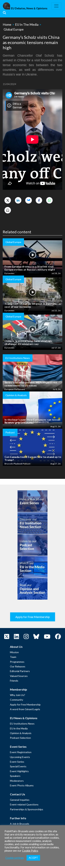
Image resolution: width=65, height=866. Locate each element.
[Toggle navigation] (56, 6)
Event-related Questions (24, 804)
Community (16, 699)
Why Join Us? (17, 695)
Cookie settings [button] (14, 857)
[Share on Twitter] (7, 200)
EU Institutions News (22, 723)
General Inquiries (19, 799)
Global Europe (14, 29)
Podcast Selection (20, 737)
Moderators (17, 780)
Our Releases (17, 666)
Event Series (17, 761)
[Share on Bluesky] (28, 200)
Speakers (15, 775)
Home (7, 24)
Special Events (18, 766)
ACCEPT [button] (33, 857)
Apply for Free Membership (32, 616)
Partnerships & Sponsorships (26, 809)
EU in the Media (19, 728)
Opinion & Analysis (20, 733)
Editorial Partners (20, 671)
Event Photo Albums (22, 785)
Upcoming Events (20, 757)
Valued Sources (19, 675)
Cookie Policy (30, 850)
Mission (14, 652)
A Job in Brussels (19, 823)
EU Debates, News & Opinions (29, 8)
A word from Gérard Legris (25, 709)
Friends (14, 680)
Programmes (17, 661)
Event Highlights (19, 771)
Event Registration (20, 752)
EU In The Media (26, 24)
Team (13, 656)
